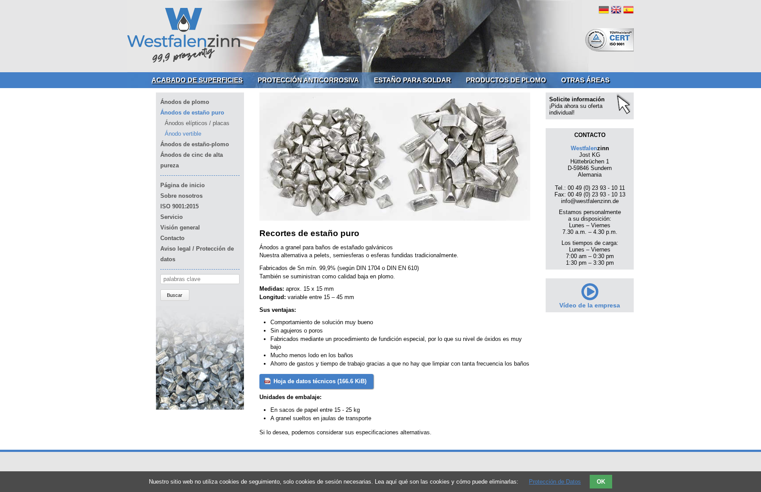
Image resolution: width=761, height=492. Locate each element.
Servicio (171, 217)
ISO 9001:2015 (179, 206)
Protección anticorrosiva (308, 80)
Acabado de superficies (197, 80)
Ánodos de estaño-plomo (194, 144)
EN (616, 9)
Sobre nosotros (181, 195)
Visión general (180, 227)
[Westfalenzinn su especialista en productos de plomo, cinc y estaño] (183, 61)
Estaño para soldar (412, 80)
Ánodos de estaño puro (192, 112)
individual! (562, 112)
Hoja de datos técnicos (319, 381)
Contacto (172, 238)
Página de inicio (182, 185)
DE (603, 9)
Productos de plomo (506, 80)
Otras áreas (585, 80)
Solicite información (577, 99)
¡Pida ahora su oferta (575, 106)
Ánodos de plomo (184, 102)
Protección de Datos (555, 481)
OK (601, 481)
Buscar (174, 295)
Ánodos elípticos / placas (197, 123)
